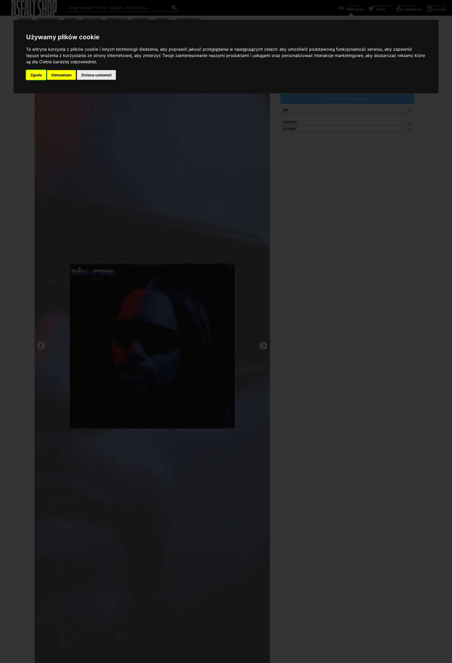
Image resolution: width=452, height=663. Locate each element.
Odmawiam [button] (61, 75)
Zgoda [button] (36, 75)
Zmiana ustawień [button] (96, 75)
